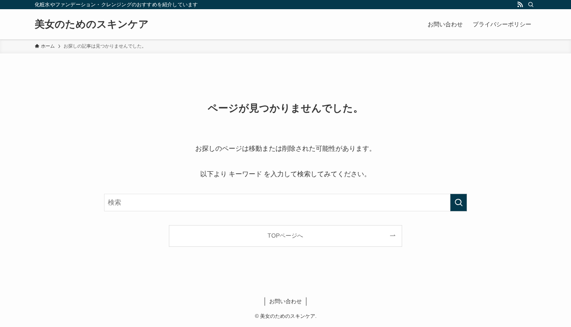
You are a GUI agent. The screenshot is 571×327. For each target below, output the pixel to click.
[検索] (530, 4)
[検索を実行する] (458, 202)
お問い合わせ (285, 301)
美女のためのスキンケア (92, 24)
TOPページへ (285, 235)
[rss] (520, 4)
